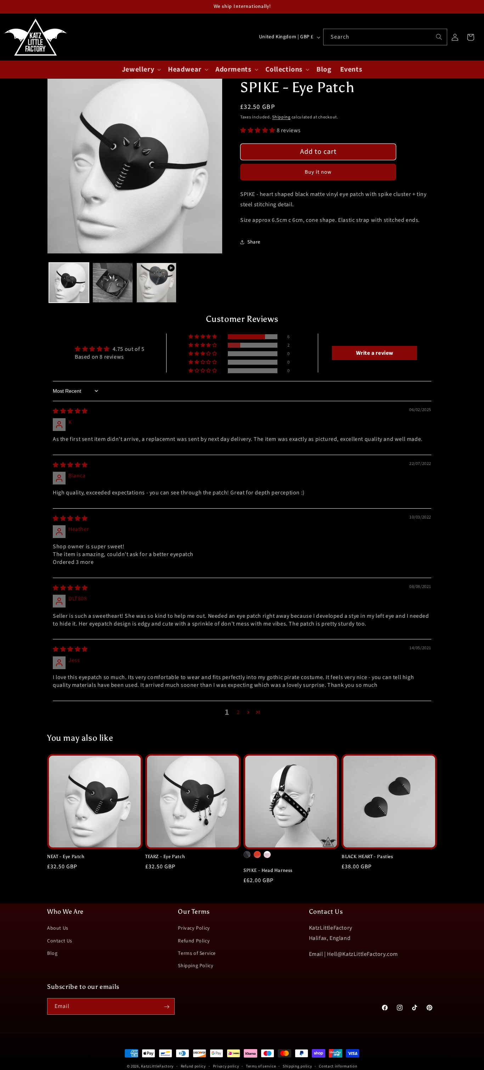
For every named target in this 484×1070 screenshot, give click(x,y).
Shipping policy (297, 1066)
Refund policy (193, 1066)
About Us (57, 928)
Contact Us (59, 941)
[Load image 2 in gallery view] (112, 283)
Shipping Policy (195, 965)
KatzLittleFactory (157, 1066)
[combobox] (385, 37)
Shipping (281, 117)
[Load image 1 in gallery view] (69, 283)
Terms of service (261, 1066)
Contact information (338, 1066)
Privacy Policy (194, 928)
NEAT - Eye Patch (66, 856)
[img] (70, 411)
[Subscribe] (166, 1006)
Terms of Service (197, 953)
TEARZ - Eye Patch (165, 856)
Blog (52, 953)
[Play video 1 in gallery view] (156, 283)
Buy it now (318, 172)
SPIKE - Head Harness (268, 870)
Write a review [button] (374, 353)
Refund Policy (194, 941)
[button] (141, 69)
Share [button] (253, 242)
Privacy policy (226, 1066)
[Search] (439, 37)
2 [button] (238, 712)
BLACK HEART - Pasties (367, 856)
